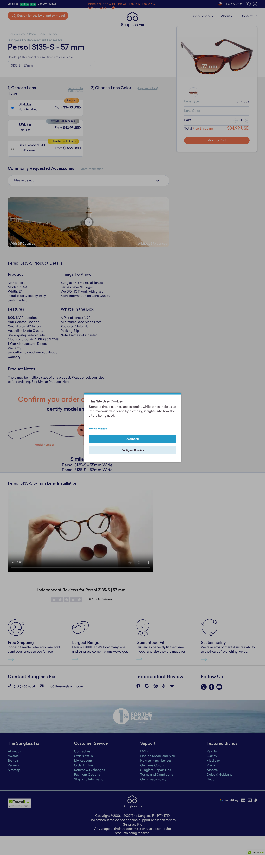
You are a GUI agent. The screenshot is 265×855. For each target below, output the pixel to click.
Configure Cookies (132, 450)
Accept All (132, 438)
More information (98, 429)
